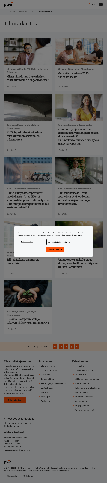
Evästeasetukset (27, 242)
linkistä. (79, 235)
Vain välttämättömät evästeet (59, 242)
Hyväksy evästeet (55, 249)
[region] (53, 241)
